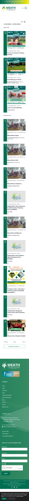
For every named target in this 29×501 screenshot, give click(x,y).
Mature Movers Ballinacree (14, 233)
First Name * (4, 446)
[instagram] (17, 487)
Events (3, 404)
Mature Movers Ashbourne (14, 183)
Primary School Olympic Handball (16, 336)
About (3, 388)
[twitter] (14, 2)
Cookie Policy (5, 433)
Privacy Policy (5, 431)
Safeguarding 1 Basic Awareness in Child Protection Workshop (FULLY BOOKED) (16, 207)
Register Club (5, 407)
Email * (3, 458)
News (3, 399)
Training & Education (7, 395)
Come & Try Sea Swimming (14, 107)
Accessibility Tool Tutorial (14, 485)
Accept (4, 498)
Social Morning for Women (14, 79)
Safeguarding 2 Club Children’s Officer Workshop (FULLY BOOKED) (15, 257)
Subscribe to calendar (13, 346)
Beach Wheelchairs (6, 397)
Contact (4, 402)
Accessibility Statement (7, 436)
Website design (8, 483)
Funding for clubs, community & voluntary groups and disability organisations (15, 290)
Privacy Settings (12, 498)
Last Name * (4, 453)
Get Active (4, 390)
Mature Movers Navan (13, 135)
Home (3, 385)
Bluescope (22, 483)
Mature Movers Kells (12, 160)
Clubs (3, 392)
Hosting (16, 483)
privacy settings (19, 496)
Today (14, 341)
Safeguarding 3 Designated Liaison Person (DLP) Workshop (16, 311)
